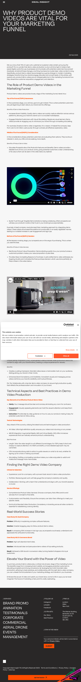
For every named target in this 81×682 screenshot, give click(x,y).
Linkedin (47, 605)
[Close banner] (78, 325)
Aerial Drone (15, 627)
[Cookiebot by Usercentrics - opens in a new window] (65, 324)
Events (9, 632)
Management (15, 636)
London (65, 602)
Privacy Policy (63, 668)
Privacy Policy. (55, 641)
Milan (64, 604)
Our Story (47, 615)
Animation (12, 608)
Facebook (47, 608)
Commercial (14, 622)
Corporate (13, 617)
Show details (70, 350)
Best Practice (48, 618)
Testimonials (15, 612)
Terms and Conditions (49, 668)
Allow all (66, 356)
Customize (39, 356)
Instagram (47, 602)
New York (66, 606)
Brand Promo (15, 603)
